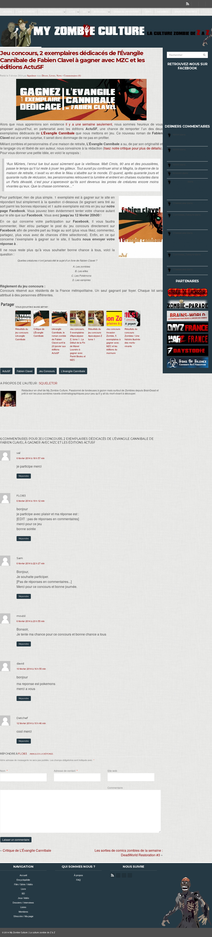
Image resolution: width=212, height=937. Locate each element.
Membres (162, 11)
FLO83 (22, 753)
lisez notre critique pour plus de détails (132, 148)
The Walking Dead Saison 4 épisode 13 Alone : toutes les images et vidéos (190, 221)
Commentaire (115, 787)
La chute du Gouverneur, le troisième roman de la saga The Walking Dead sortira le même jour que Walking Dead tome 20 (190, 189)
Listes (148, 11)
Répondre (24, 476)
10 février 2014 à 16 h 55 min (31, 668)
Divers (45, 75)
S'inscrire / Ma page (23, 916)
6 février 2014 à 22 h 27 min (31, 563)
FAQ (78, 880)
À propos (78, 875)
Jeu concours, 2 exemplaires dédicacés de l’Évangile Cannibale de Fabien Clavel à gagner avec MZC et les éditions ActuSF (72, 59)
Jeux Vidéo (98, 12)
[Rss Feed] (187, 4)
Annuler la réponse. (42, 753)
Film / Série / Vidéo (50, 12)
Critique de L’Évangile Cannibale (39, 332)
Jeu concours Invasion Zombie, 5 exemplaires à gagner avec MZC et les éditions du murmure (113, 341)
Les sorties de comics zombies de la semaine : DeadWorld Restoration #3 (129, 852)
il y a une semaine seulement (89, 124)
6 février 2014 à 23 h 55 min (31, 621)
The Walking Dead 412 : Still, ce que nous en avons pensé (190, 259)
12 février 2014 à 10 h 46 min (31, 723)
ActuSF (6, 371)
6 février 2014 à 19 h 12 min (31, 500)
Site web (112, 770)
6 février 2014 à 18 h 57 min (31, 458)
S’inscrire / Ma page (186, 11)
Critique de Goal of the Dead (189, 271)
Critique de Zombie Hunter (187, 166)
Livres (52, 75)
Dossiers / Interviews (126, 11)
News (59, 75)
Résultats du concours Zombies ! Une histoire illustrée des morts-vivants (132, 337)
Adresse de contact (66, 771)
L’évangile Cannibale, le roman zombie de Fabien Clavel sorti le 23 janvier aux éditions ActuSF (59, 341)
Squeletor (31, 75)
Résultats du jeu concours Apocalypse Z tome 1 (95, 334)
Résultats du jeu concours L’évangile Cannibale (21, 334)
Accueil (7, 11)
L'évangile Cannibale (73, 371)
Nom (4, 771)
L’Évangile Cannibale (58, 133)
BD (83, 12)
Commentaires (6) (72, 75)
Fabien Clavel (25, 371)
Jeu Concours (47, 371)
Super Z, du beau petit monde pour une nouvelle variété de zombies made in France (190, 139)
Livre (70, 12)
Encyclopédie (26, 11)
